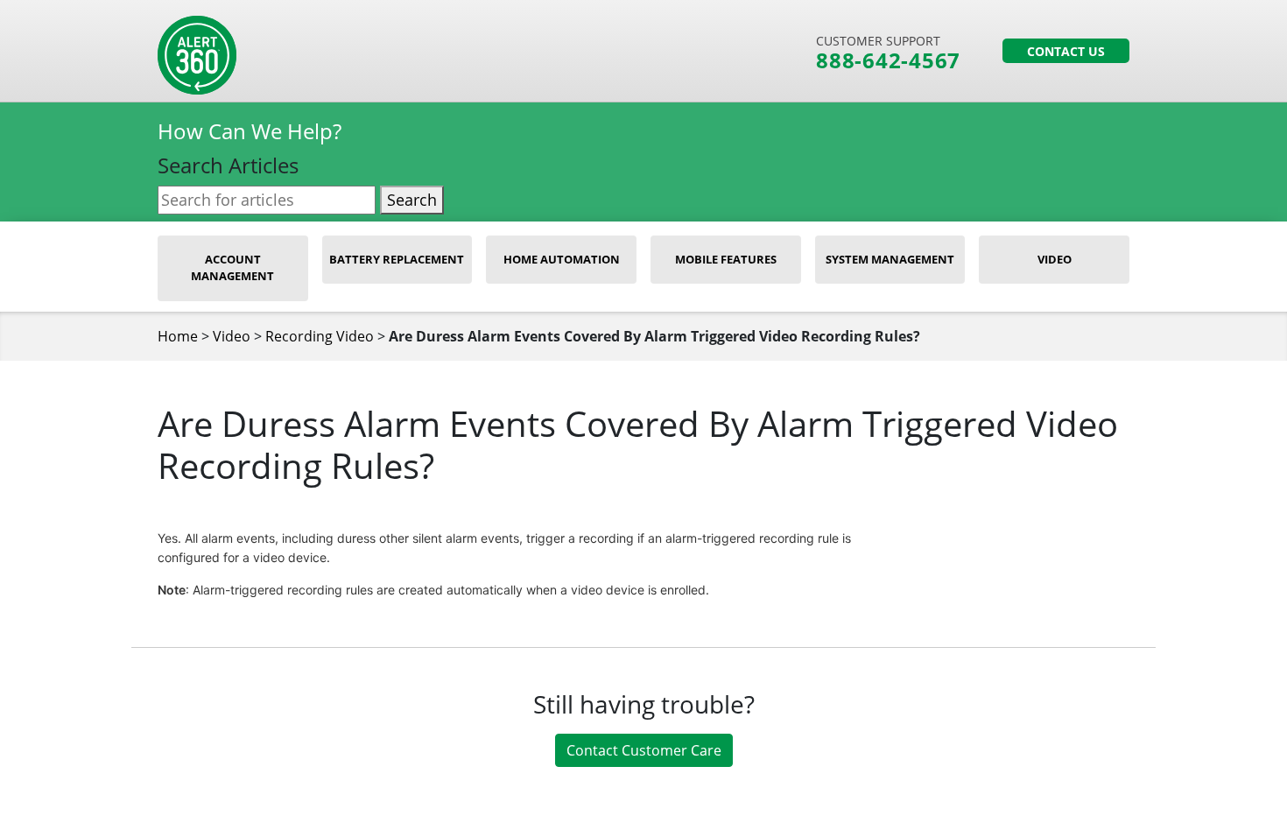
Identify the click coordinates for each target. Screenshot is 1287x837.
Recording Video (319, 336)
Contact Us (1066, 51)
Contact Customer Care (643, 750)
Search (412, 199)
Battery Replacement (396, 259)
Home (178, 336)
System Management (890, 259)
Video (1054, 259)
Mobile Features (726, 259)
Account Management (232, 268)
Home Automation (561, 259)
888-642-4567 (888, 60)
